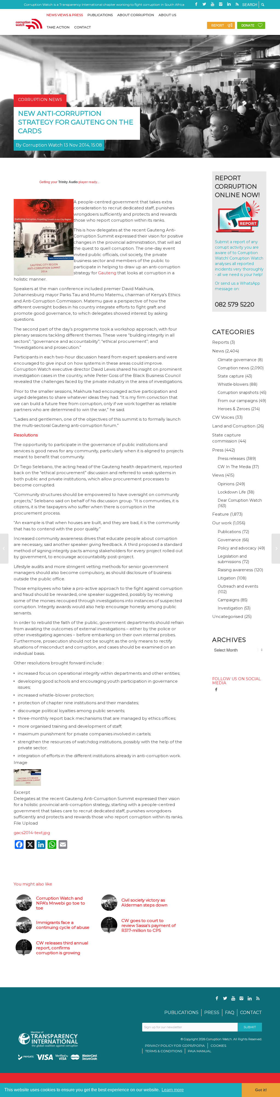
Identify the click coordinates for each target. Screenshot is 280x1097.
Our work (222, 522)
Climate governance (237, 359)
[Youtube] (212, 4)
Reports (220, 342)
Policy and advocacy (237, 548)
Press (217, 450)
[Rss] (237, 4)
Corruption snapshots (238, 392)
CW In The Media (234, 466)
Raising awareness (235, 569)
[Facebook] (196, 4)
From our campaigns (238, 400)
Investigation (230, 608)
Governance (229, 539)
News (218, 350)
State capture (231, 376)
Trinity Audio (68, 182)
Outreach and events (238, 586)
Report (217, 25)
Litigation (227, 578)
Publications (229, 531)
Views (218, 475)
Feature (220, 514)
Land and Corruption (233, 426)
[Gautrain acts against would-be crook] (276, 549)
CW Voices (223, 417)
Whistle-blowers (233, 384)
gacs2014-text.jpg (32, 832)
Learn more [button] (173, 1089)
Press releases (231, 458)
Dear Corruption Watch (240, 500)
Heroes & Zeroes (234, 408)
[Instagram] (221, 4)
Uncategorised (227, 616)
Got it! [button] (261, 1090)
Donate (247, 25)
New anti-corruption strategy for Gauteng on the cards (75, 122)
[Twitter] (204, 4)
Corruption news (233, 367)
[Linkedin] (229, 4)
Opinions (226, 483)
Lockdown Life (232, 492)
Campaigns (228, 599)
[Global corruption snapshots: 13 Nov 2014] (4, 549)
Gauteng (107, 272)
